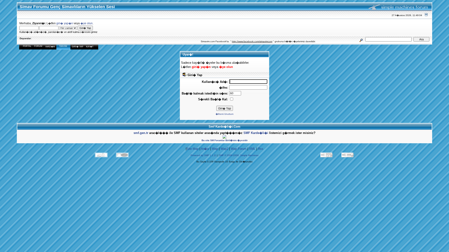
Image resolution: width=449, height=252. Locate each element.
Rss (260, 148)
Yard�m (50, 47)
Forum (38, 46)
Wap (215, 148)
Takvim (63, 46)
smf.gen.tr (141, 133)
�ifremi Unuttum (224, 114)
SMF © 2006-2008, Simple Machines (238, 155)
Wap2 (224, 148)
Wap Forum (238, 148)
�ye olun (86, 23)
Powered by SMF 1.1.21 (204, 155)
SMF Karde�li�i (255, 133)
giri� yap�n (64, 23)
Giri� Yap (77, 47)
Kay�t (90, 47)
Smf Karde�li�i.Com (224, 126)
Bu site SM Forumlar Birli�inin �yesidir (225, 140)
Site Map (192, 148)
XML (252, 148)
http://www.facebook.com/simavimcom (248, 41)
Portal (27, 46)
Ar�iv (205, 148)
